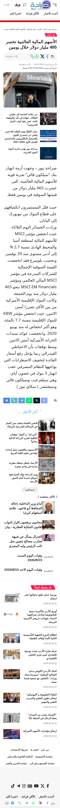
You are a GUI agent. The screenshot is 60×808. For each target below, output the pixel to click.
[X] (42, 786)
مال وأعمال (51, 35)
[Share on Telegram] (26, 802)
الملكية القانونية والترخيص (20, 756)
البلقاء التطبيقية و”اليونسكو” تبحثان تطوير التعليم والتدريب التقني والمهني (41, 698)
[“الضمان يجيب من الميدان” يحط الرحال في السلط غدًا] (11, 718)
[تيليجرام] (18, 786)
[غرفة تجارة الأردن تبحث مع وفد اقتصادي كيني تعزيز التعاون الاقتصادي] (11, 654)
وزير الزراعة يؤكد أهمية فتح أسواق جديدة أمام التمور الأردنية (23, 478)
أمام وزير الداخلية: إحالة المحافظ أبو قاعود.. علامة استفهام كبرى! (25, 508)
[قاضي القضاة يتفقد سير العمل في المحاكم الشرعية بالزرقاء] (46, 424)
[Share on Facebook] (47, 56)
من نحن (45, 749)
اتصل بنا (34, 749)
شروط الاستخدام (19, 749)
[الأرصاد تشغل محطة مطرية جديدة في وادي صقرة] (46, 464)
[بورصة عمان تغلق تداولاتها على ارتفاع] (11, 598)
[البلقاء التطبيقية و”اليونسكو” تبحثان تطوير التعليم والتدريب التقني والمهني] (11, 698)
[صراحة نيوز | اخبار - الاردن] (41, 5)
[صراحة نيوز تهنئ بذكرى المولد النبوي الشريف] (48, 153)
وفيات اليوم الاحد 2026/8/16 (23, 569)
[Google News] (30, 786)
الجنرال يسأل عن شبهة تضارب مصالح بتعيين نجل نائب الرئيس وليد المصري (25, 541)
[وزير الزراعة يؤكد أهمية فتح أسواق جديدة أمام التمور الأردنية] (46, 478)
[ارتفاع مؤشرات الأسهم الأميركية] (11, 734)
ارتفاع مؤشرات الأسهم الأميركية (40, 730)
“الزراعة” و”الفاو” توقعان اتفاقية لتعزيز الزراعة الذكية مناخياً (23, 438)
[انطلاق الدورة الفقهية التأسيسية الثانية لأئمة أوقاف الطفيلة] (11, 638)
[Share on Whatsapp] (37, 56)
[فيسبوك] (48, 786)
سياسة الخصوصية (44, 756)
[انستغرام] (23, 786)
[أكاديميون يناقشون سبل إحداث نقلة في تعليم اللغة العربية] (46, 451)
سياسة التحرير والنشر (16, 763)
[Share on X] (42, 56)
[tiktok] (13, 786)
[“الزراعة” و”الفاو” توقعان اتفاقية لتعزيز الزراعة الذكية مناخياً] (46, 438)
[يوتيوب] (36, 786)
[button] (54, 5)
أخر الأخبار (30, 411)
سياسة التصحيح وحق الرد (42, 763)
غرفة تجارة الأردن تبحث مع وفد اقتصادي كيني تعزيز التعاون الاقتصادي (40, 655)
